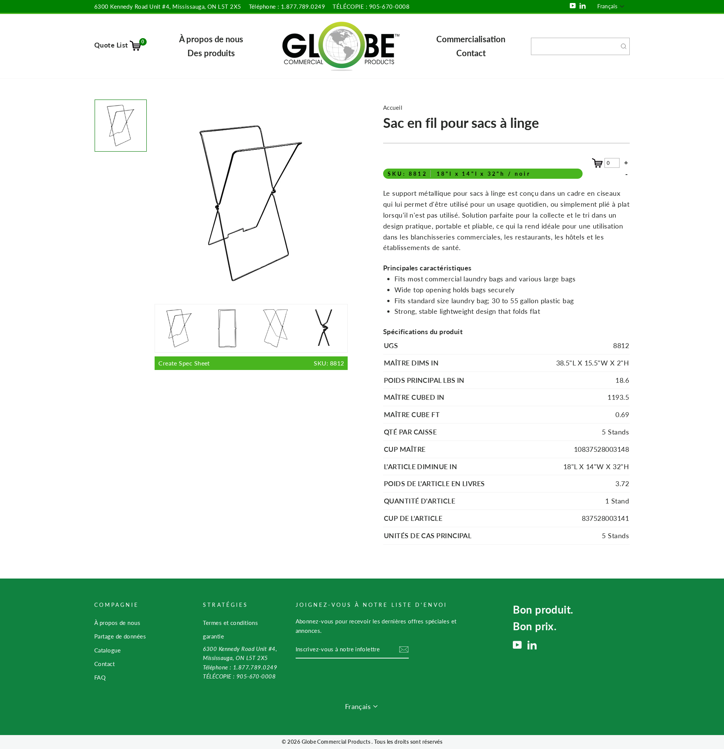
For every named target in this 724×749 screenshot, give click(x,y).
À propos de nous (211, 39)
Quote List (119, 45)
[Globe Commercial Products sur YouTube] (517, 644)
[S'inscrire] (404, 649)
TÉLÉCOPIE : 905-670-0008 (371, 6)
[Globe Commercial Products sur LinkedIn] (532, 644)
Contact (471, 53)
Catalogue (107, 650)
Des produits (211, 53)
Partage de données (120, 636)
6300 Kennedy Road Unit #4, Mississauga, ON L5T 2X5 (167, 6)
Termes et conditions (230, 622)
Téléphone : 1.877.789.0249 (287, 6)
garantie (213, 636)
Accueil (392, 107)
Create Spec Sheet (251, 363)
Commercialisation (470, 39)
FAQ (100, 677)
